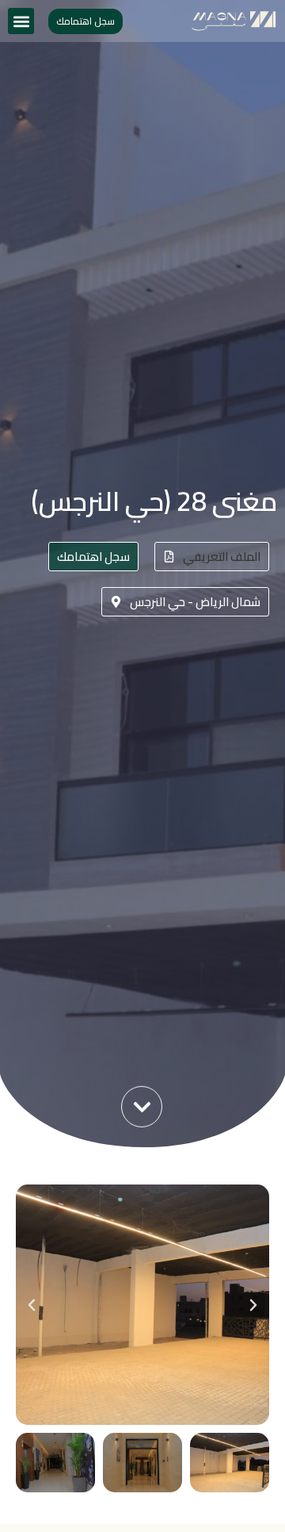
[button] (21, 21)
